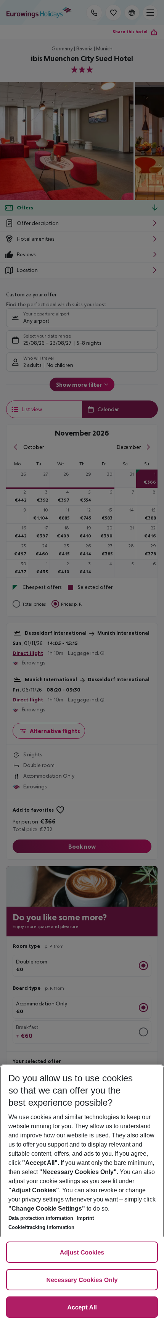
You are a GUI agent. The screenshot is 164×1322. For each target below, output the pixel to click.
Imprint (85, 1218)
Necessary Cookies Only (82, 1280)
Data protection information (40, 1218)
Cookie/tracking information (41, 1227)
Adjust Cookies (82, 1253)
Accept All (82, 1307)
